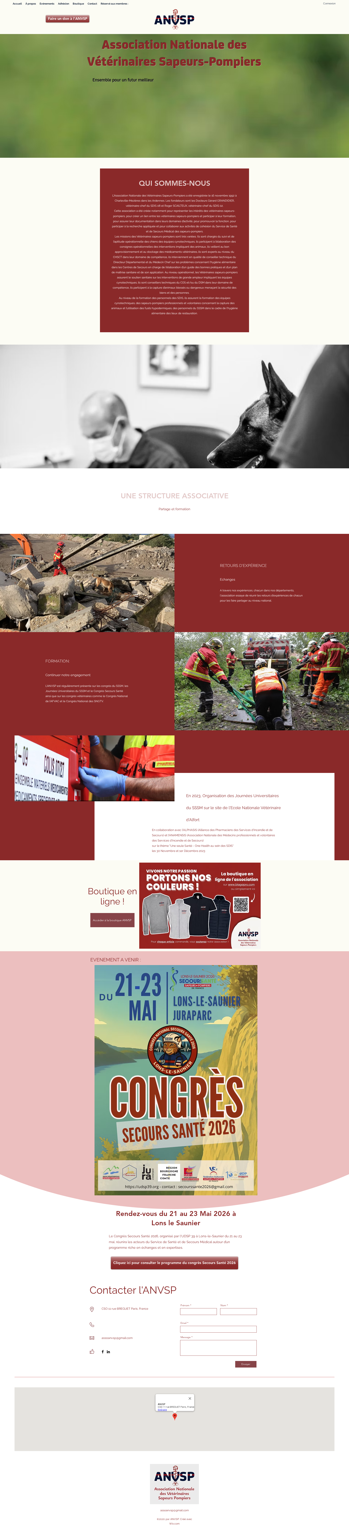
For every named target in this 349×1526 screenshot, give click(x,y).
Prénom (184, 1305)
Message (185, 1337)
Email (183, 1323)
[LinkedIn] (108, 1352)
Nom (223, 1305)
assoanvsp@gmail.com (117, 1338)
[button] (114, 3)
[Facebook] (103, 1352)
